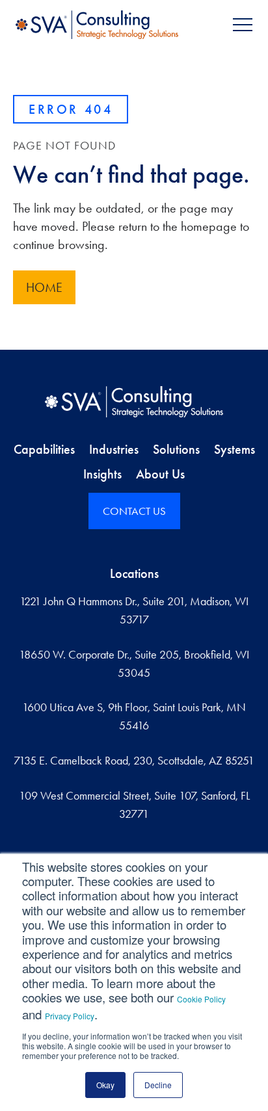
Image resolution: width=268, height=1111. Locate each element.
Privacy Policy (69, 1015)
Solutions (176, 449)
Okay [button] (105, 1084)
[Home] (133, 401)
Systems (234, 449)
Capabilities (44, 449)
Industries (114, 449)
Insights (102, 474)
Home (44, 287)
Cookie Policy (201, 998)
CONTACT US (134, 510)
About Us (160, 474)
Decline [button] (158, 1084)
